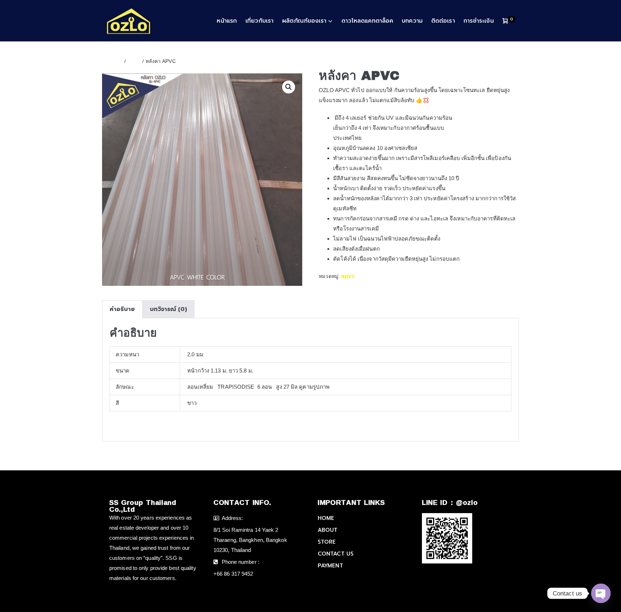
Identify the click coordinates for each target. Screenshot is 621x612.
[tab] (122, 309)
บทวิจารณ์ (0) (168, 309)
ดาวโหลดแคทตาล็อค (367, 21)
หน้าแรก (227, 21)
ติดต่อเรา (443, 21)
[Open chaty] (601, 593)
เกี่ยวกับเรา (259, 21)
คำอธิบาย (122, 309)
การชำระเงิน (479, 21)
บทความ (412, 21)
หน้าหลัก (112, 61)
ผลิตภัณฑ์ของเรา (304, 21)
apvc (134, 61)
